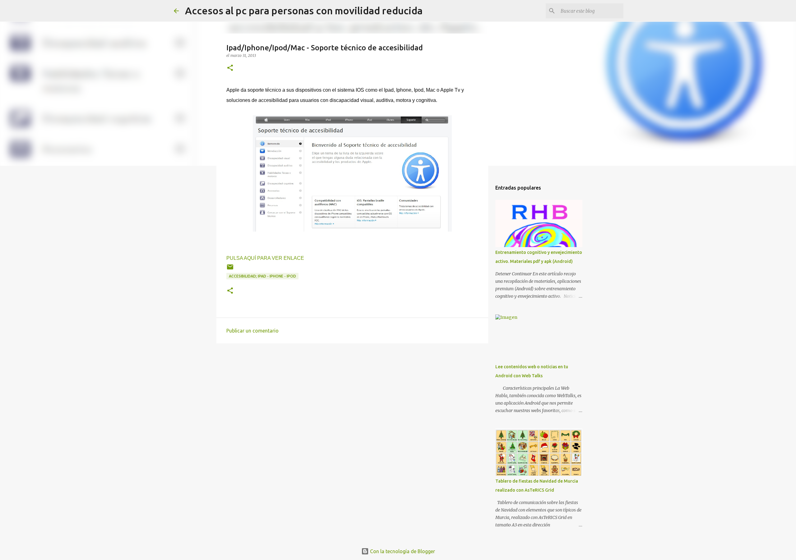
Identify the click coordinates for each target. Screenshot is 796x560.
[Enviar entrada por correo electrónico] (230, 269)
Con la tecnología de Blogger (402, 551)
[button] (230, 68)
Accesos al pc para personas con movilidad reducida (304, 10)
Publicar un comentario (252, 330)
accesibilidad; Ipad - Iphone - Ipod (262, 276)
